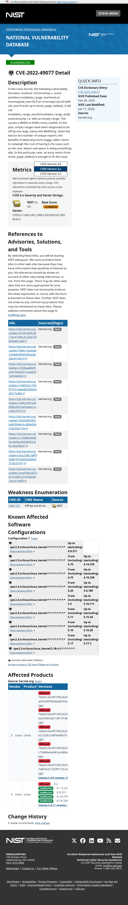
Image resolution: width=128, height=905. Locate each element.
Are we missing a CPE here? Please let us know (33, 664)
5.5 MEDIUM (50, 206)
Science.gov (65, 888)
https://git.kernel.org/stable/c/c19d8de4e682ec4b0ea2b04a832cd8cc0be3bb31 (22, 440)
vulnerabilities (20, 62)
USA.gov (80, 888)
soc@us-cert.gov (112, 865)
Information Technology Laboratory (31, 29)
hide (34, 538)
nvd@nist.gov (17, 315)
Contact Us (28, 868)
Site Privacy (13, 881)
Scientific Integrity (64, 885)
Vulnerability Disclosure (88, 881)
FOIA (22, 885)
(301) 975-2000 (15, 862)
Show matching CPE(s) (21, 551)
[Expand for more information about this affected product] (11, 735)
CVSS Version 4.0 (50, 164)
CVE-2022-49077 (89, 92)
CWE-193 (14, 506)
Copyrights (66, 881)
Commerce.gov (48, 888)
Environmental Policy (40, 885)
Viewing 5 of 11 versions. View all (57, 805)
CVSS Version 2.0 (50, 174)
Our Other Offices (47, 868)
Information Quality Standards (94, 885)
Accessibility (29, 881)
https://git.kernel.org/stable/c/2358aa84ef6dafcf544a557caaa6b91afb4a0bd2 (22, 370)
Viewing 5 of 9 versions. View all (56, 777)
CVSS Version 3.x (50, 169)
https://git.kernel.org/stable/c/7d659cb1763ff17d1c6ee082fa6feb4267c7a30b (23, 387)
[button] (108, 13)
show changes (42, 823)
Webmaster (12, 868)
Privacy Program (47, 881)
